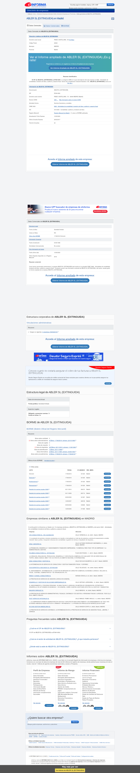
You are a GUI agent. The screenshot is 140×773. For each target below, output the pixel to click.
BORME (36, 736)
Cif (39, 735)
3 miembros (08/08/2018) (50, 332)
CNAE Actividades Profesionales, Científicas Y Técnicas (67, 742)
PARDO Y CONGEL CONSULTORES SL (40, 576)
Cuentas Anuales (43, 736)
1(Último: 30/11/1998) (55, 449)
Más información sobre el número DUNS (70, 100)
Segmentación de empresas (47, 735)
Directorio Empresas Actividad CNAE (46, 14)
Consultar (49, 705)
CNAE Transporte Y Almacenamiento (89, 742)
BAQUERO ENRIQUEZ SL (36, 590)
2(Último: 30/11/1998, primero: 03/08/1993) (62, 452)
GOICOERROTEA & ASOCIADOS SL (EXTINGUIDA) (43, 568)
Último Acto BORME (34, 236)
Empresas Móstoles (86, 747)
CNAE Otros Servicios (104, 742)
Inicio (34, 14)
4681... (56, 100)
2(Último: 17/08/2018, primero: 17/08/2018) (62, 454)
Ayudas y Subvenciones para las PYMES (65, 735)
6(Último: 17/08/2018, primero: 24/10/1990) (62, 440)
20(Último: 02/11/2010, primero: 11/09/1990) (62, 447)
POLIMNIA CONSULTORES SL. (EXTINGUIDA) (42, 553)
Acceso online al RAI (80, 735)
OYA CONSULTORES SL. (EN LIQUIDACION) (41, 535)
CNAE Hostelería (33, 742)
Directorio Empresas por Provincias (66, 14)
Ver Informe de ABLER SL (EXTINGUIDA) (70, 770)
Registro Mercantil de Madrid (62, 113)
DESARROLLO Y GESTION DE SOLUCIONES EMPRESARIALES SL (47, 582)
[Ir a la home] (35, 4)
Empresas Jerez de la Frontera (63, 747)
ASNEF (30, 736)
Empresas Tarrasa (50, 747)
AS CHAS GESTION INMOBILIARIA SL (39, 607)
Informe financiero (33, 735)
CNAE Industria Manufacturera (45, 742)
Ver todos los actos (49, 460)
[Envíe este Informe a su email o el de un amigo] (112, 18)
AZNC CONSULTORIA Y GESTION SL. (39, 561)
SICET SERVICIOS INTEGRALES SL (39, 598)
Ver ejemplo (36, 703)
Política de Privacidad (65, 756)
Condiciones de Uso (54, 756)
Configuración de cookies (87, 756)
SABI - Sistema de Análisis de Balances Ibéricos (98, 735)
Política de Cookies (75, 756)
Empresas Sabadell (75, 747)
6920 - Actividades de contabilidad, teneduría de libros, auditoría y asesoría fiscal (76, 106)
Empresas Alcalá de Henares (99, 747)
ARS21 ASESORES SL (35, 544)
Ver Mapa (71, 40)
